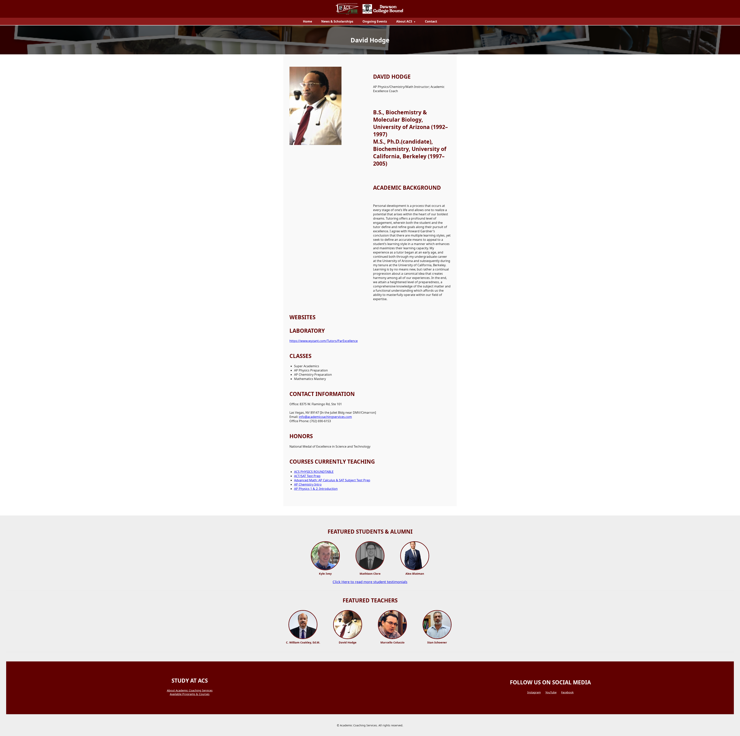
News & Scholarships (337, 21)
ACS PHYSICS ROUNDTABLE (314, 472)
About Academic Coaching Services (190, 690)
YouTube (551, 692)
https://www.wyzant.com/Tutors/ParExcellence (323, 341)
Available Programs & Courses (189, 694)
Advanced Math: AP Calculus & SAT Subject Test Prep (332, 480)
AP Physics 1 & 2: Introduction (316, 489)
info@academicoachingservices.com (325, 417)
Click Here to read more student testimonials (370, 581)
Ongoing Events (374, 21)
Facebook (567, 692)
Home (307, 21)
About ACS (404, 21)
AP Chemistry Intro (308, 484)
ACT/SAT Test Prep (307, 476)
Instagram (534, 692)
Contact (431, 21)
